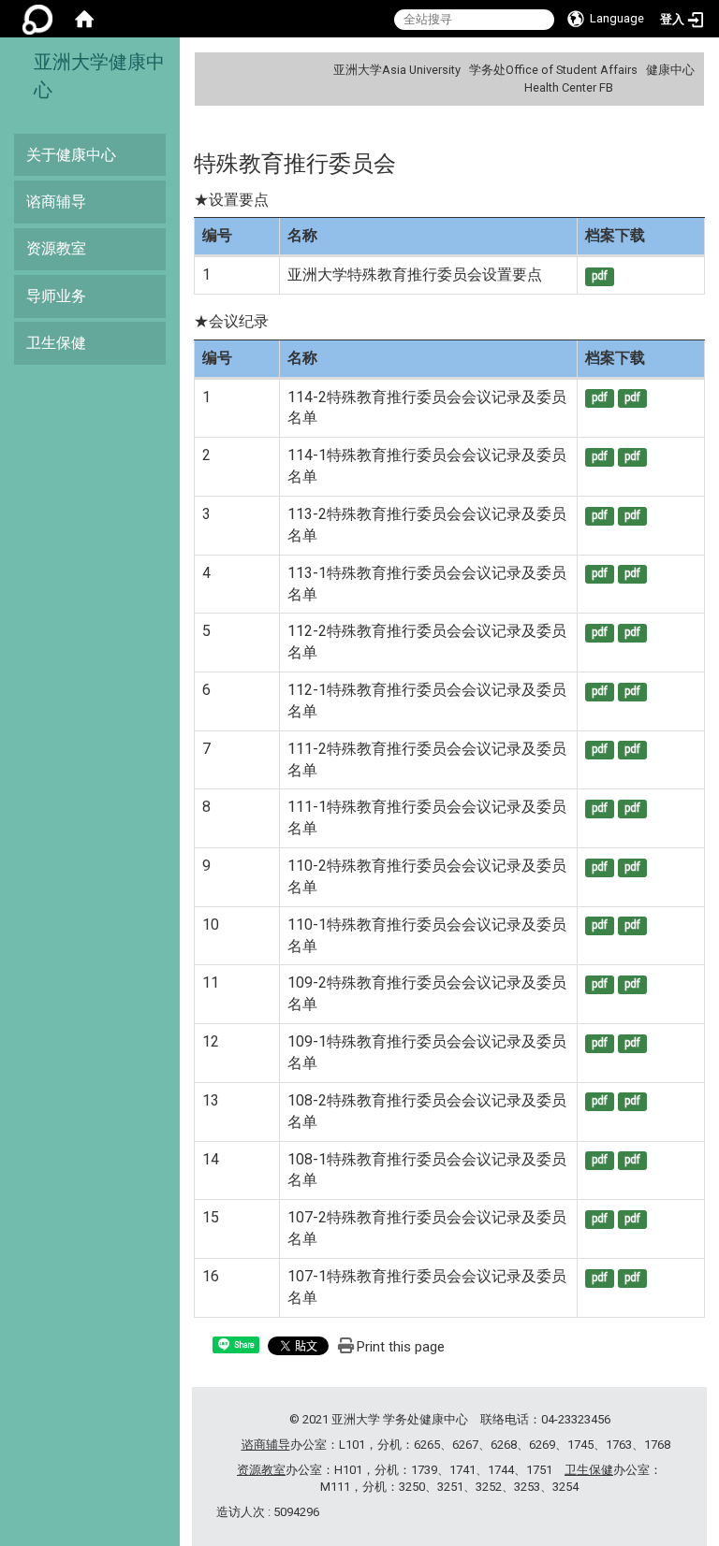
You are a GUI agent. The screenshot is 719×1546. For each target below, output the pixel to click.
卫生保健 (56, 343)
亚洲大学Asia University (397, 70)
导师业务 (56, 296)
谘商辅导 (56, 201)
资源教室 (56, 248)
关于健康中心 (71, 155)
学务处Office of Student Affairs (553, 70)
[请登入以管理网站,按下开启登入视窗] (37, 18)
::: (687, 70)
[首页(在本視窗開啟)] (84, 18)
